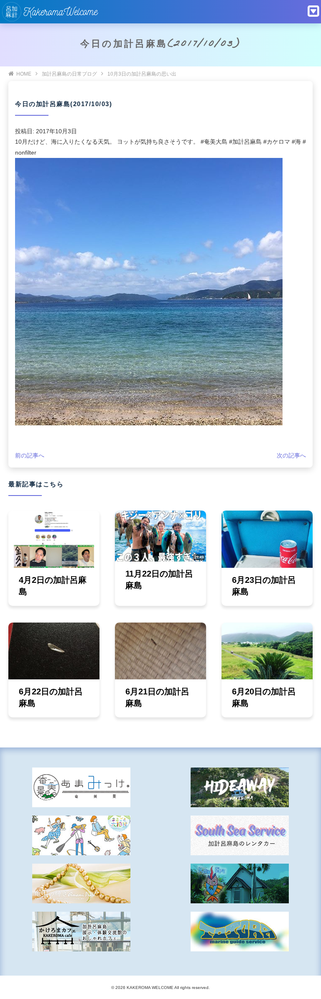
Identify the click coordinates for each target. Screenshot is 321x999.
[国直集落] (81, 835)
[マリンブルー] (239, 883)
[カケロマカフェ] (81, 931)
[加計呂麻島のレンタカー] (239, 835)
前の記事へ (29, 455)
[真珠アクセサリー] (81, 883)
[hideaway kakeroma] (239, 787)
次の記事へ (291, 455)
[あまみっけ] (81, 787)
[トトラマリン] (239, 931)
